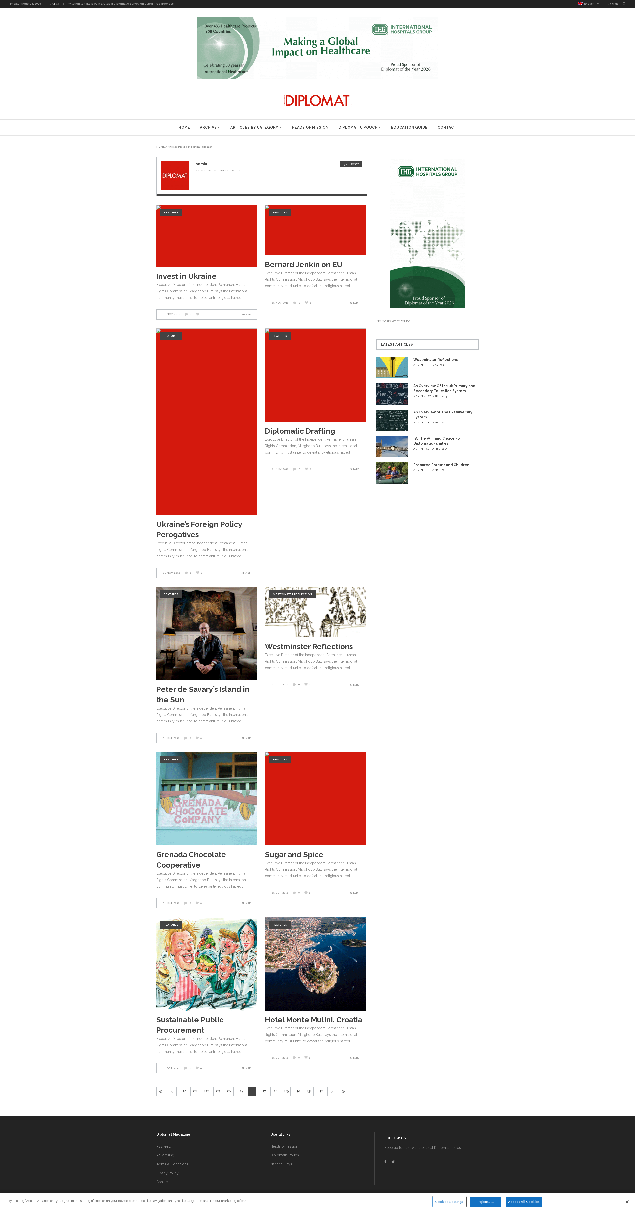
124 (229, 1091)
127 (263, 1091)
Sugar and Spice (294, 854)
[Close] (627, 1201)
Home (160, 147)
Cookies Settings (449, 1202)
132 (320, 1091)
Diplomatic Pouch (284, 1155)
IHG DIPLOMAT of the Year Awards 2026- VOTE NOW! (103, 3)
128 (275, 1091)
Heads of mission (284, 1146)
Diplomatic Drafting (300, 431)
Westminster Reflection (292, 594)
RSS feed (163, 1146)
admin (418, 365)
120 (183, 1091)
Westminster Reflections (309, 646)
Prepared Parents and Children (441, 465)
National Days (281, 1164)
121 (195, 1091)
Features (171, 212)
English (588, 3)
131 (309, 1091)
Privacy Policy (167, 1173)
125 (240, 1091)
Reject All (486, 1202)
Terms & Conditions (172, 1164)
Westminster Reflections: (436, 360)
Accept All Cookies (524, 1202)
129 (286, 1091)
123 (218, 1091)
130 (297, 1091)
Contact (162, 1182)
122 (206, 1091)
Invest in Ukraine (186, 276)
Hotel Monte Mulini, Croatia (313, 1019)
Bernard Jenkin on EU (304, 264)
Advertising (165, 1155)
